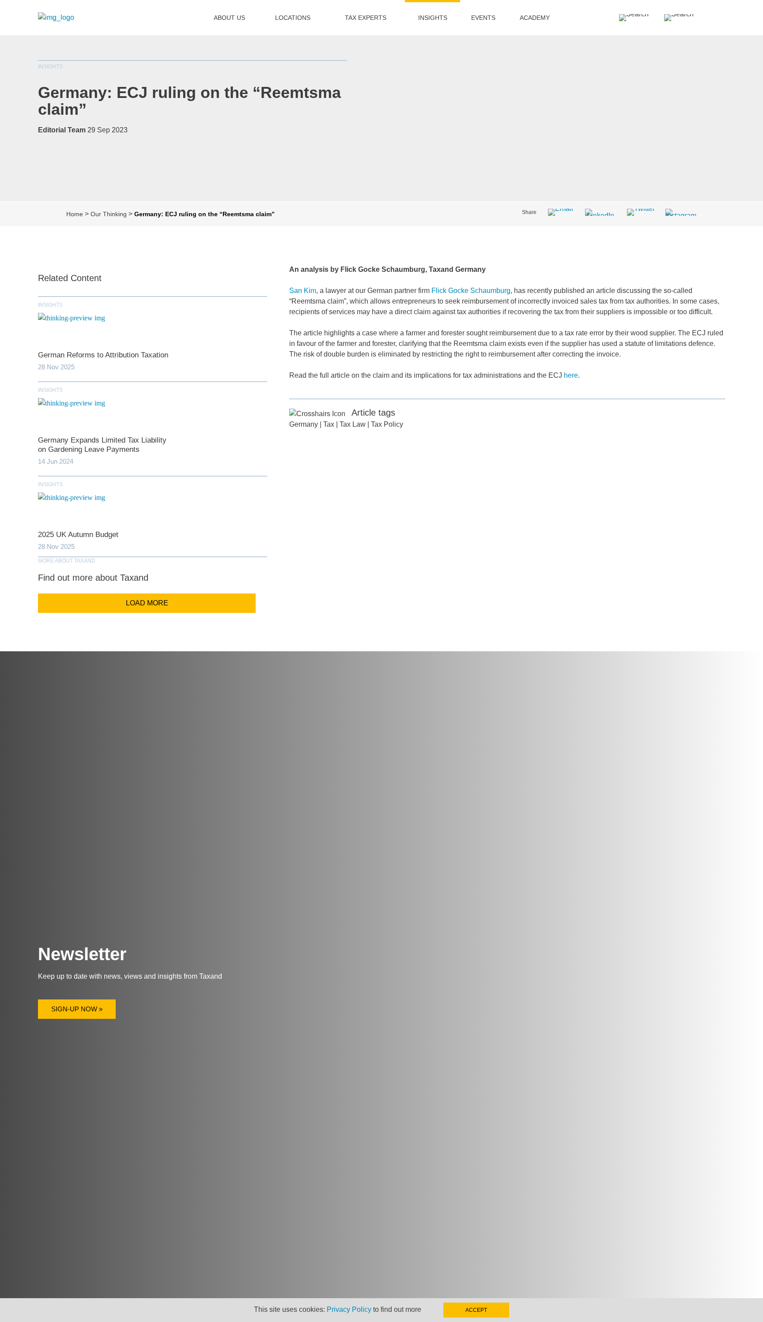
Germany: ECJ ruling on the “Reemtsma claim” (189, 100)
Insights (432, 17)
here (571, 375)
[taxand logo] (56, 17)
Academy (535, 17)
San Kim (302, 290)
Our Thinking (109, 214)
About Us (229, 17)
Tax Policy (387, 424)
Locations (292, 17)
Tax (328, 424)
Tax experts (365, 17)
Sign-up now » (76, 1009)
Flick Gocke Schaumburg (470, 290)
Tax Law (353, 424)
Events (483, 17)
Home (74, 214)
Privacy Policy (349, 1309)
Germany (303, 424)
